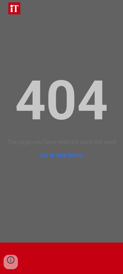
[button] (11, 262)
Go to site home (61, 155)
